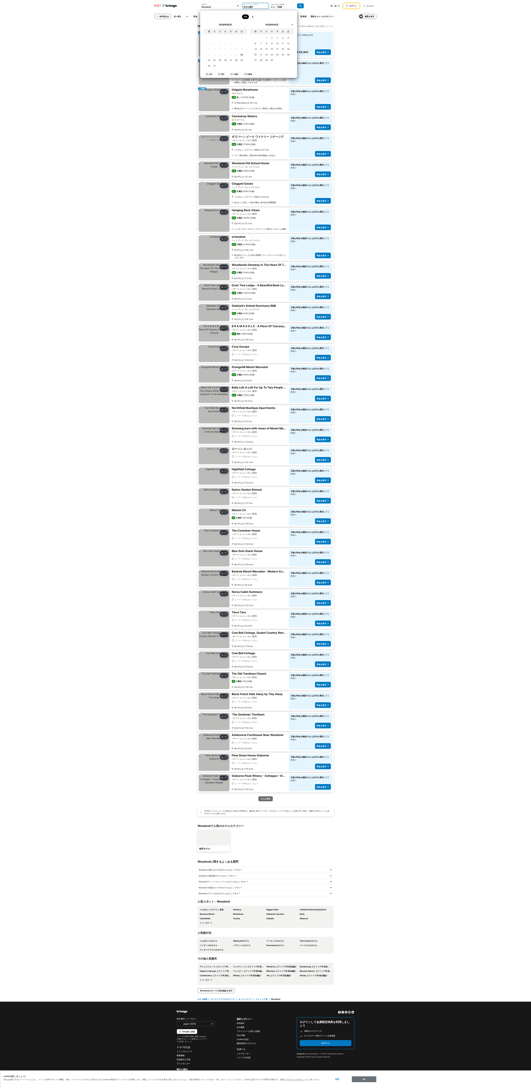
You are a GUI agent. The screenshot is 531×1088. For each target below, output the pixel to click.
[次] (292, 24)
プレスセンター (183, 1063)
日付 (245, 17)
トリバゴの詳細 (243, 1057)
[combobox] (221, 5)
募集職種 (180, 1055)
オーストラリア (245, 999)
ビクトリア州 (261, 999)
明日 (222, 74)
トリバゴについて (184, 1051)
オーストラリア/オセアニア (223, 999)
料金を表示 (321, 52)
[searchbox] (221, 6)
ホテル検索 (202, 999)
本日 (210, 74)
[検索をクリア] (237, 5)
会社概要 (240, 1027)
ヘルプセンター (243, 1053)
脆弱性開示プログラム (246, 1043)
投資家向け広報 (183, 1059)
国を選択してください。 (187, 1019)
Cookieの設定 (243, 1039)
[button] (220, 6)
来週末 (249, 74)
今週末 (235, 74)
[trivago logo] (166, 6)
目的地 (204, 4)
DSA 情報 (241, 1035)
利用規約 (240, 1023)
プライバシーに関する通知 (248, 1031)
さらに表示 (204, 923)
